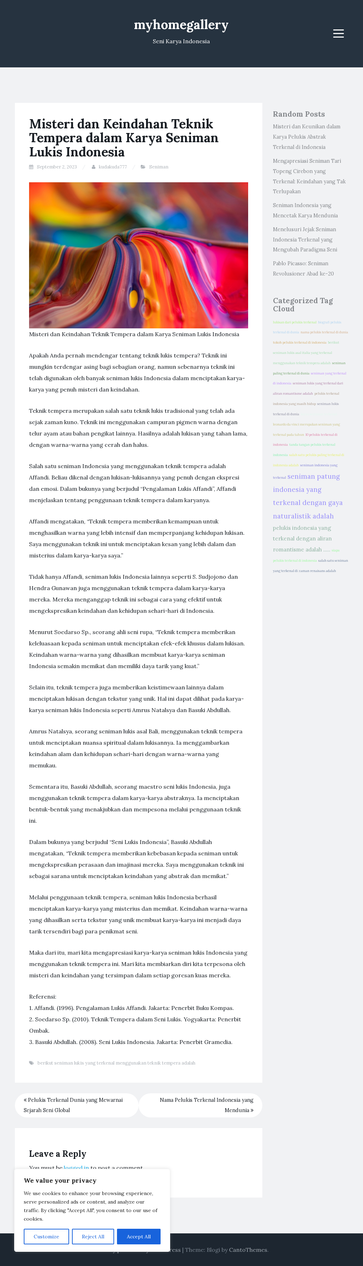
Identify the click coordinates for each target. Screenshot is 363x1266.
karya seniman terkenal (319, 414)
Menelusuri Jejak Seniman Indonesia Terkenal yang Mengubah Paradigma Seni (305, 239)
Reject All (93, 1236)
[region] (92, 1210)
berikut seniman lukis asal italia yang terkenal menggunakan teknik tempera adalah (306, 352)
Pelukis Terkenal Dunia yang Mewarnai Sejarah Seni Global (73, 1105)
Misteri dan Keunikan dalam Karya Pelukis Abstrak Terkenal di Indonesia (306, 136)
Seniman (158, 167)
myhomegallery (181, 24)
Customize (46, 1236)
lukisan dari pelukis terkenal (295, 322)
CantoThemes (248, 1249)
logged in (76, 1167)
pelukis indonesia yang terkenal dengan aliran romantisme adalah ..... (302, 538)
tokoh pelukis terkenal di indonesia (299, 342)
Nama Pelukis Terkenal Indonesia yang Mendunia (206, 1105)
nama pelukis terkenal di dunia (324, 332)
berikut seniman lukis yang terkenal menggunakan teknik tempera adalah (116, 1063)
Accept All (139, 1236)
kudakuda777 (113, 167)
